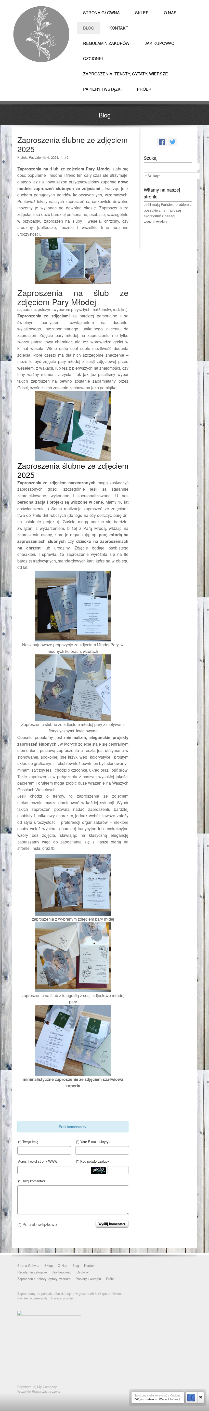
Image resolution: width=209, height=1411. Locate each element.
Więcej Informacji (169, 1399)
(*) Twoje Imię (28, 1141)
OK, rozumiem (144, 1399)
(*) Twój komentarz (32, 1181)
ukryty (104, 1141)
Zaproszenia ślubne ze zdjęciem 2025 (72, 144)
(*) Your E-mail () (93, 1141)
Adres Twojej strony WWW (37, 1161)
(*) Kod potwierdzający (92, 1161)
